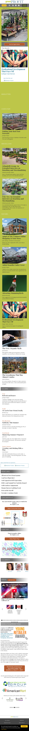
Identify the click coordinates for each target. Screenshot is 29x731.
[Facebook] (16, 5)
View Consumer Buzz (15, 508)
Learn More (3, 729)
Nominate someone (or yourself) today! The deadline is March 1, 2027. (14, 668)
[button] (24, 5)
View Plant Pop (14, 539)
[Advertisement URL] (9, 80)
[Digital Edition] (14, 25)
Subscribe (4, 5)
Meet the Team (7, 722)
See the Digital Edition (14, 44)
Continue (24, 726)
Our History (7, 720)
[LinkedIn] (13, 5)
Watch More (12, 580)
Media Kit (22, 720)
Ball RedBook (21, 722)
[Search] (9, 5)
